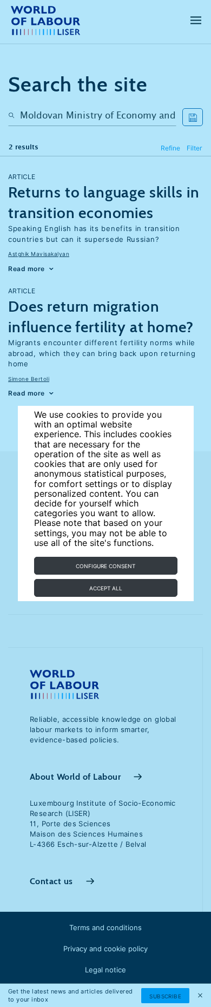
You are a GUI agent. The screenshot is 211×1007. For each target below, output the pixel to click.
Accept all (105, 588)
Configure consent (105, 566)
